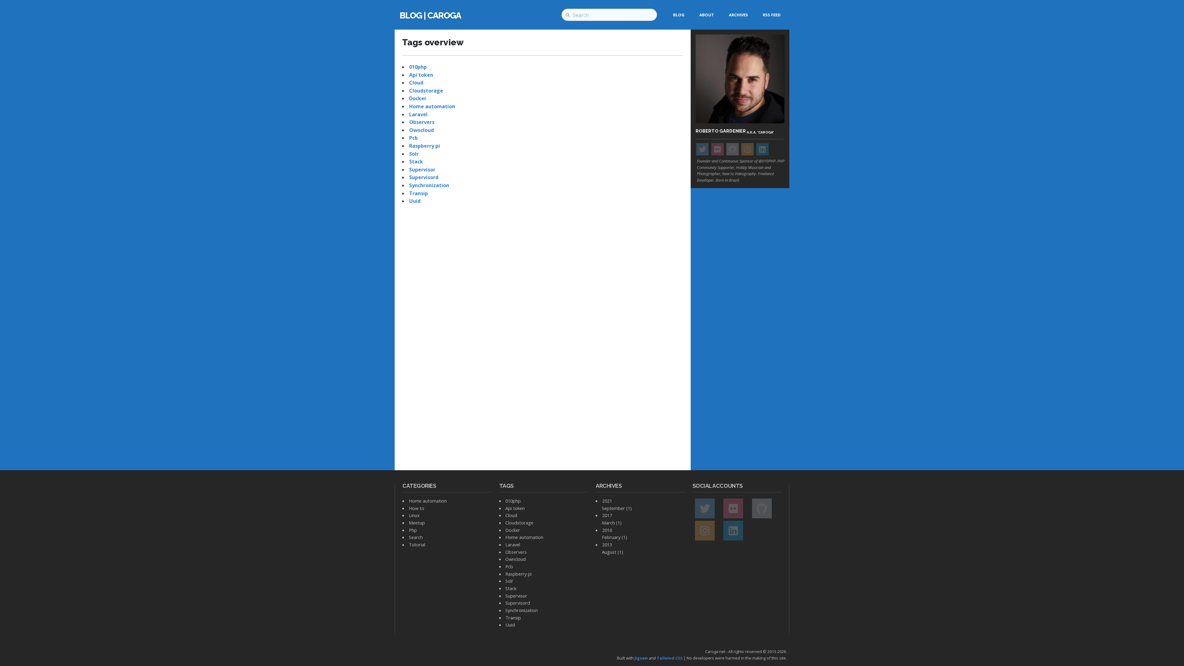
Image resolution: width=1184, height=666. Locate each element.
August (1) (612, 552)
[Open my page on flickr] (717, 149)
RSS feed (772, 15)
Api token (421, 75)
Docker (417, 98)
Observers (421, 122)
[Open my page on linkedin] (762, 149)
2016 (607, 530)
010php (418, 67)
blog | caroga (430, 15)
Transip (418, 193)
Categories (419, 486)
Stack (416, 161)
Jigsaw (641, 658)
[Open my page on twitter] (702, 149)
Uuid (415, 201)
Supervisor (422, 169)
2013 (607, 544)
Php (413, 530)
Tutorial (417, 544)
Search (416, 537)
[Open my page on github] (732, 149)
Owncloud (421, 130)
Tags (506, 486)
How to (416, 508)
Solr (414, 153)
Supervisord (423, 177)
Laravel (418, 114)
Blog (678, 15)
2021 (607, 501)
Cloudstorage (426, 90)
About (706, 15)
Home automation (432, 106)
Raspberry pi (424, 145)
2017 (607, 515)
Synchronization (429, 185)
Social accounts (718, 486)
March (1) (612, 523)
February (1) (614, 537)
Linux (414, 515)
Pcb (413, 137)
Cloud (416, 82)
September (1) (617, 508)
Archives (738, 15)
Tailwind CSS (670, 658)
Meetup (417, 523)
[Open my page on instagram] (747, 149)
